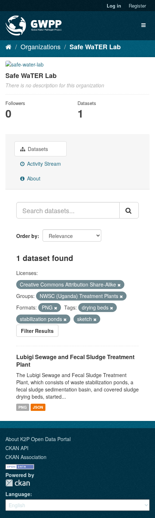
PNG (22, 407)
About (33, 178)
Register (137, 5)
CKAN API (16, 447)
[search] (129, 210)
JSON (38, 407)
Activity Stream (43, 163)
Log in (114, 5)
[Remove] (119, 285)
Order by (26, 235)
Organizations (41, 46)
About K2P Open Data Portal (38, 439)
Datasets (37, 148)
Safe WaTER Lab (95, 46)
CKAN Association (25, 456)
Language (17, 494)
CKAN (17, 483)
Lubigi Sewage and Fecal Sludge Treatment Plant (75, 360)
